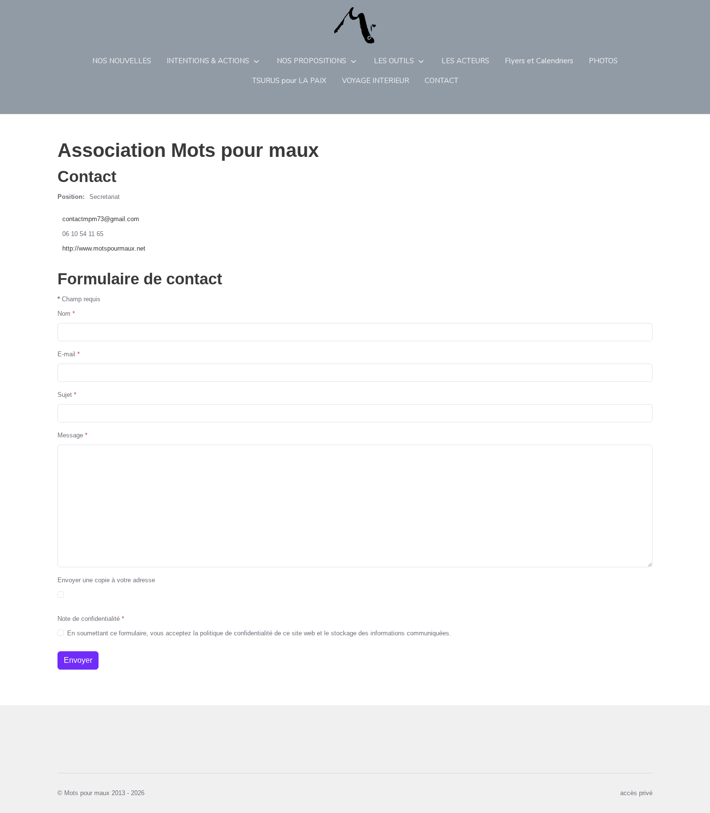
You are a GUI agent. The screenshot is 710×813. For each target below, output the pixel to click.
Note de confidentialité (90, 618)
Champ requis (78, 299)
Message (72, 435)
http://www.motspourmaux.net (103, 248)
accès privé (636, 793)
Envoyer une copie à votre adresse (106, 580)
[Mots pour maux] (355, 25)
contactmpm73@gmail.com (100, 219)
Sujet (66, 394)
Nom (66, 313)
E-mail (68, 354)
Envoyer (78, 660)
